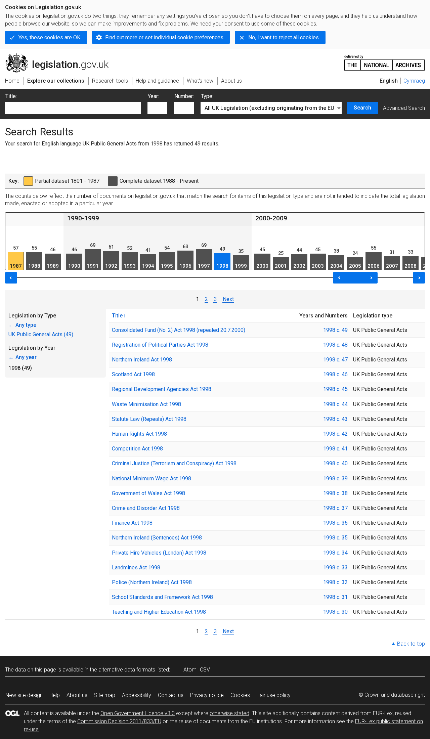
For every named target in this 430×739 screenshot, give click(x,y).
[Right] (419, 278)
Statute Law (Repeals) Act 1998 (149, 419)
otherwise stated (229, 713)
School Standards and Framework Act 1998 (162, 597)
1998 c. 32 (335, 582)
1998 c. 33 (335, 567)
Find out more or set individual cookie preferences (164, 37)
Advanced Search (404, 108)
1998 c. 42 (335, 434)
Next (228, 299)
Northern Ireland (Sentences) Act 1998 (157, 537)
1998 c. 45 (335, 389)
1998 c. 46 (335, 374)
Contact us (170, 695)
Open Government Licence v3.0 (137, 713)
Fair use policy (274, 695)
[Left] (11, 278)
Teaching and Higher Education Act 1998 (159, 612)
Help (54, 695)
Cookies (240, 695)
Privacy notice (207, 695)
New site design (24, 695)
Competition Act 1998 (137, 448)
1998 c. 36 (335, 523)
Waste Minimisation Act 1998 (146, 404)
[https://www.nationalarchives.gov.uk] (384, 60)
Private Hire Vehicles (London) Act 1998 (159, 553)
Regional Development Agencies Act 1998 (161, 389)
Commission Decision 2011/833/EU (119, 721)
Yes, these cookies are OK (49, 37)
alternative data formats (126, 669)
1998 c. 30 (335, 612)
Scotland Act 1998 (133, 374)
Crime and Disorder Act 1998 (146, 508)
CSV (205, 669)
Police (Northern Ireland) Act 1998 (152, 582)
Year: (153, 96)
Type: (207, 96)
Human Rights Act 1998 (139, 434)
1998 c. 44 (335, 404)
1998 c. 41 (335, 448)
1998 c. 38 (335, 493)
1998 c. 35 (335, 537)
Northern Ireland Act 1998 (142, 359)
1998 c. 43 (335, 419)
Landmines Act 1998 (136, 567)
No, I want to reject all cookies (283, 37)
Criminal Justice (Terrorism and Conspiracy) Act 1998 (174, 463)
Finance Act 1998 (132, 523)
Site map (104, 695)
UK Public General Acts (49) (40, 334)
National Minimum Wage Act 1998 (151, 478)
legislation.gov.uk (61, 56)
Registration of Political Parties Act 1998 (160, 345)
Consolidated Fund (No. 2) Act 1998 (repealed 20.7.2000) (178, 330)
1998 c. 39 (335, 478)
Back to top (411, 644)
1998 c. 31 (335, 597)
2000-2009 (271, 218)
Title (117, 315)
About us (77, 695)
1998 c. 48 (335, 345)
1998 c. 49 (335, 330)
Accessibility (136, 695)
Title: (11, 96)
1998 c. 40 (335, 463)
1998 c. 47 (335, 359)
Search (362, 107)
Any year (22, 357)
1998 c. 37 (335, 508)
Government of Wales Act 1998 (148, 493)
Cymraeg (414, 81)
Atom (190, 669)
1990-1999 (83, 218)
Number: (184, 96)
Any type (22, 325)
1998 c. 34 (335, 553)
